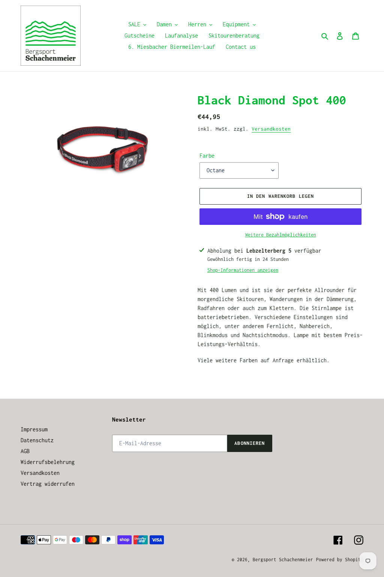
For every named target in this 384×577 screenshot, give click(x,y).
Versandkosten (271, 129)
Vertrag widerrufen (48, 484)
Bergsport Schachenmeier (283, 559)
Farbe (207, 155)
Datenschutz (37, 440)
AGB (25, 451)
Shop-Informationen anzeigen (242, 270)
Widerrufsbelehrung (48, 462)
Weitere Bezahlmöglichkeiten (280, 235)
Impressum (34, 429)
